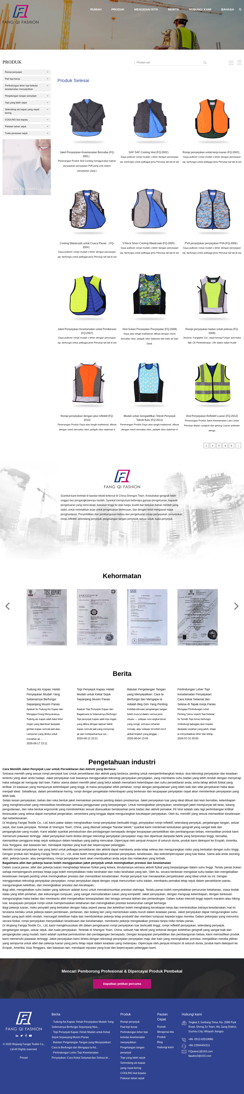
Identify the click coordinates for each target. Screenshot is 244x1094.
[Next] (236, 606)
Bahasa (227, 9)
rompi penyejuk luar (55, 773)
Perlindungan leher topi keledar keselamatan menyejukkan (21, 87)
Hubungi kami (200, 9)
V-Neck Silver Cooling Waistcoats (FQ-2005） (149, 243)
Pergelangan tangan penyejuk (21, 95)
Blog (160, 1042)
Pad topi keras (12, 78)
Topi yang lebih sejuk (16, 102)
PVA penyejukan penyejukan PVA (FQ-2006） (212, 243)
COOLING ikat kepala (16, 119)
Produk (117, 9)
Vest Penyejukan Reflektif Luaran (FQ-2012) (212, 416)
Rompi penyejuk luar (135, 876)
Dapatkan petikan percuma (122, 983)
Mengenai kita (146, 9)
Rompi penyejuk (13, 72)
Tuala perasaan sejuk (16, 133)
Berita (173, 9)
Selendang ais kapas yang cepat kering (22, 111)
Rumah (95, 9)
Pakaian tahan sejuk (15, 126)
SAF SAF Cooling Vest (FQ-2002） (149, 152)
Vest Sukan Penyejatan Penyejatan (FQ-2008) (149, 329)
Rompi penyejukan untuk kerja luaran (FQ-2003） (212, 152)
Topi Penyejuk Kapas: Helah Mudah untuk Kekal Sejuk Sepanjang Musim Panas (95, 694)
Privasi (24, 1057)
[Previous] (7, 606)
